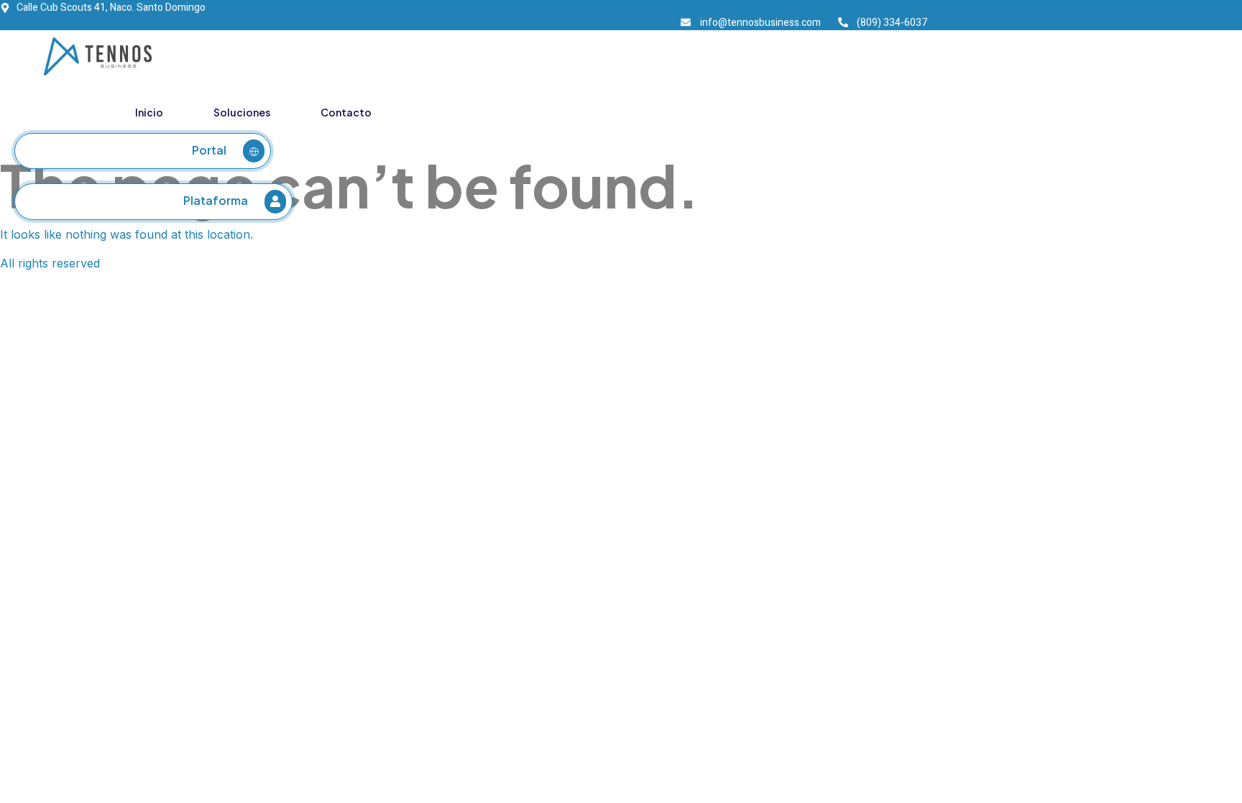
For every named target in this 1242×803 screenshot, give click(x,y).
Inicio (149, 112)
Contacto (346, 112)
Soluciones (241, 112)
